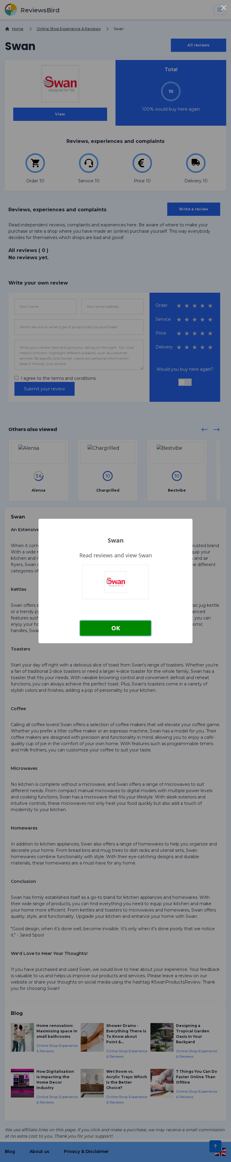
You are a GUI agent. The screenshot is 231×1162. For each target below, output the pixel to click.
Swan (116, 540)
